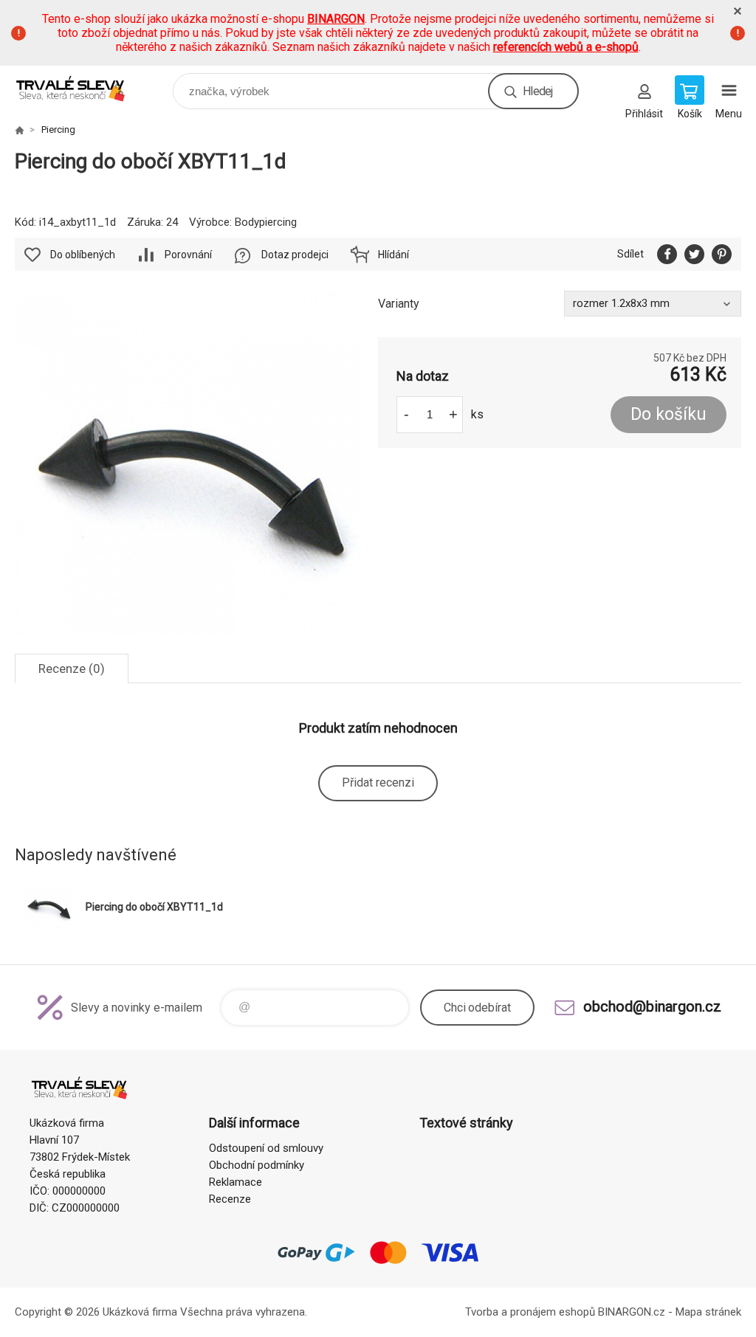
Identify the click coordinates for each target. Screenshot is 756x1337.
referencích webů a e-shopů (566, 47)
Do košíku (668, 414)
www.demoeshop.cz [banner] (80, 87)
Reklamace (235, 1182)
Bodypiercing (266, 222)
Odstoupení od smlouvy (266, 1148)
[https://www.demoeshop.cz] (19, 129)
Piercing (58, 129)
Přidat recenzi (378, 782)
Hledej (537, 91)
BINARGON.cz (631, 1312)
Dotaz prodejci (295, 254)
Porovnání (188, 254)
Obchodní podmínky (256, 1165)
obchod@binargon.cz (652, 1006)
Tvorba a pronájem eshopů (530, 1312)
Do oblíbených (82, 254)
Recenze (230, 1199)
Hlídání (393, 254)
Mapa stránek (708, 1312)
